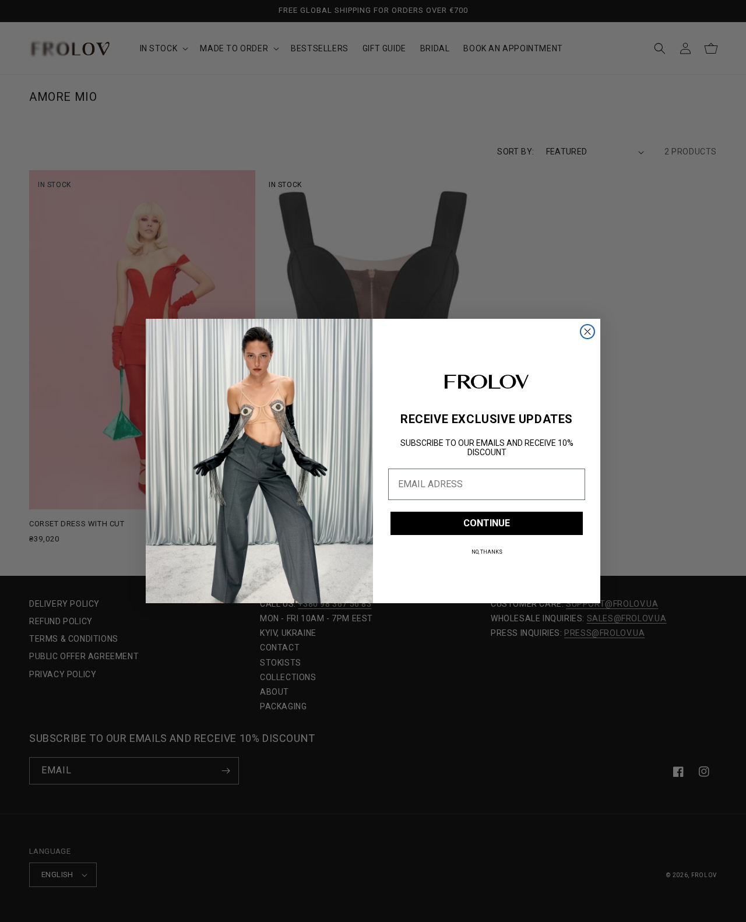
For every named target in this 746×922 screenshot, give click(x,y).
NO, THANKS (486, 552)
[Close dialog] (587, 332)
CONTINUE (486, 523)
